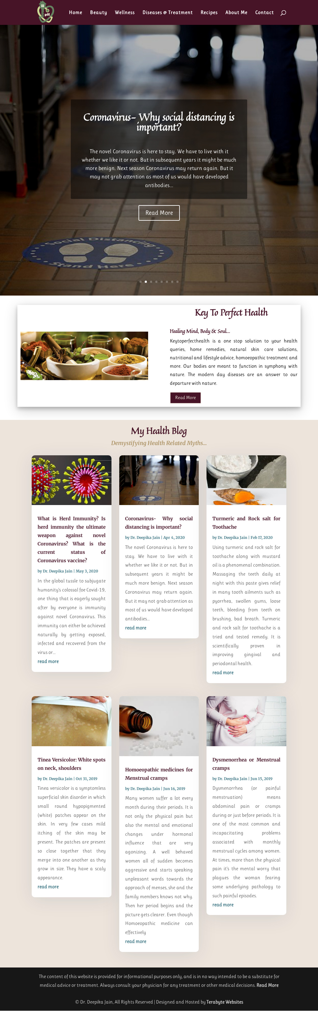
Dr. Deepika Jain (57, 571)
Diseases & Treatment (168, 12)
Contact (264, 12)
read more (48, 661)
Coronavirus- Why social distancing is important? (159, 121)
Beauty (98, 12)
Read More (159, 212)
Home (75, 12)
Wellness (125, 12)
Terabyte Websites (225, 1002)
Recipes (209, 12)
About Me (236, 12)
